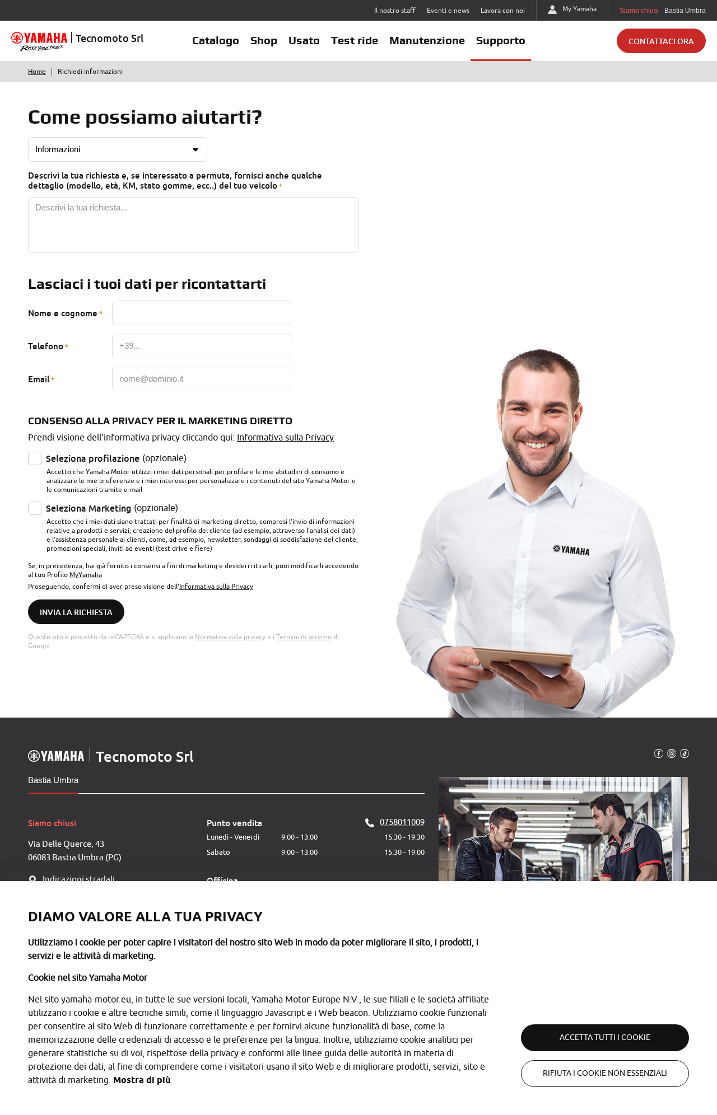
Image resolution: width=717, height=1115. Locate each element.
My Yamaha (579, 8)
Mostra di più (141, 1080)
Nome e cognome (62, 313)
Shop (263, 40)
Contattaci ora (661, 41)
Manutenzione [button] (427, 40)
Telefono (45, 346)
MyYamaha (85, 574)
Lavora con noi (503, 10)
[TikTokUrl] (684, 752)
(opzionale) (116, 458)
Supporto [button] (500, 40)
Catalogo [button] (215, 40)
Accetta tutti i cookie (605, 1037)
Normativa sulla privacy (230, 637)
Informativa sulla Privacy (285, 437)
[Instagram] (671, 752)
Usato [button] (304, 40)
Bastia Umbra (53, 780)
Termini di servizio (304, 637)
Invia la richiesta (76, 612)
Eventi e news (448, 10)
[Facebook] (658, 752)
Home (37, 71)
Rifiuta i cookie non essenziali (605, 1073)
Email (38, 379)
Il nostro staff (395, 10)
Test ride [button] (354, 40)
